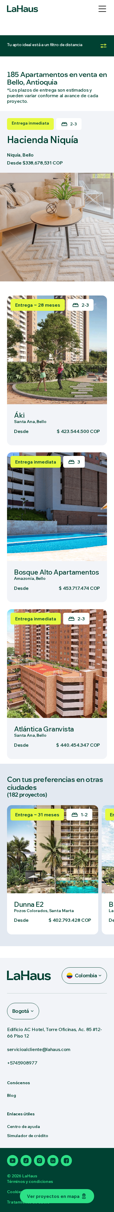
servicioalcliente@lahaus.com (38, 1049)
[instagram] (39, 1160)
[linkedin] (52, 1160)
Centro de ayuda (23, 1126)
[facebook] (66, 1160)
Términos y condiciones (30, 1181)
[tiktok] (26, 1160)
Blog (11, 1095)
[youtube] (12, 1160)
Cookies (15, 1191)
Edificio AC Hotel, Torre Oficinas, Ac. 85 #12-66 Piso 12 (54, 1032)
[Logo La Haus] (22, 8)
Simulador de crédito (27, 1135)
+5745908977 (22, 1063)
